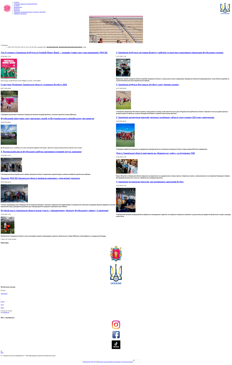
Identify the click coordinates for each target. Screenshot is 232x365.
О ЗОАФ (16, 5)
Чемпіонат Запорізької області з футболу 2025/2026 (29, 12)
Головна (16, 2)
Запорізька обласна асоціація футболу (25, 4)
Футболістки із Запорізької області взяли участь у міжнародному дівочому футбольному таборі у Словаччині (54, 210)
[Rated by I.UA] (137, 362)
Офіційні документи (20, 13)
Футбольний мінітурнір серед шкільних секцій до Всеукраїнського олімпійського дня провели (47, 118)
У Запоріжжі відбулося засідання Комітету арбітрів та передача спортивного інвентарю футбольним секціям (169, 52)
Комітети (17, 8)
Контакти (17, 10)
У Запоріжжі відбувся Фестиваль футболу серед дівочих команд (147, 84)
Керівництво (18, 7)
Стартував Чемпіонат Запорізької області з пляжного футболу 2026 (34, 84)
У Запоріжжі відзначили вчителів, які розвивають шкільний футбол (150, 182)
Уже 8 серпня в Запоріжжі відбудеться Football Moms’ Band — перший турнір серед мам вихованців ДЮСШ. (54, 52)
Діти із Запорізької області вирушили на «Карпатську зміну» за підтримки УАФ (155, 153)
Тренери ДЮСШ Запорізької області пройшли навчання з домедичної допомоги (40, 178)
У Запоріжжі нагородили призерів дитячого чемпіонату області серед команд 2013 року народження (165, 117)
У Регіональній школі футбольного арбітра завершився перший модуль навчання (41, 151)
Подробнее (138, 42)
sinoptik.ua (6, 312)
